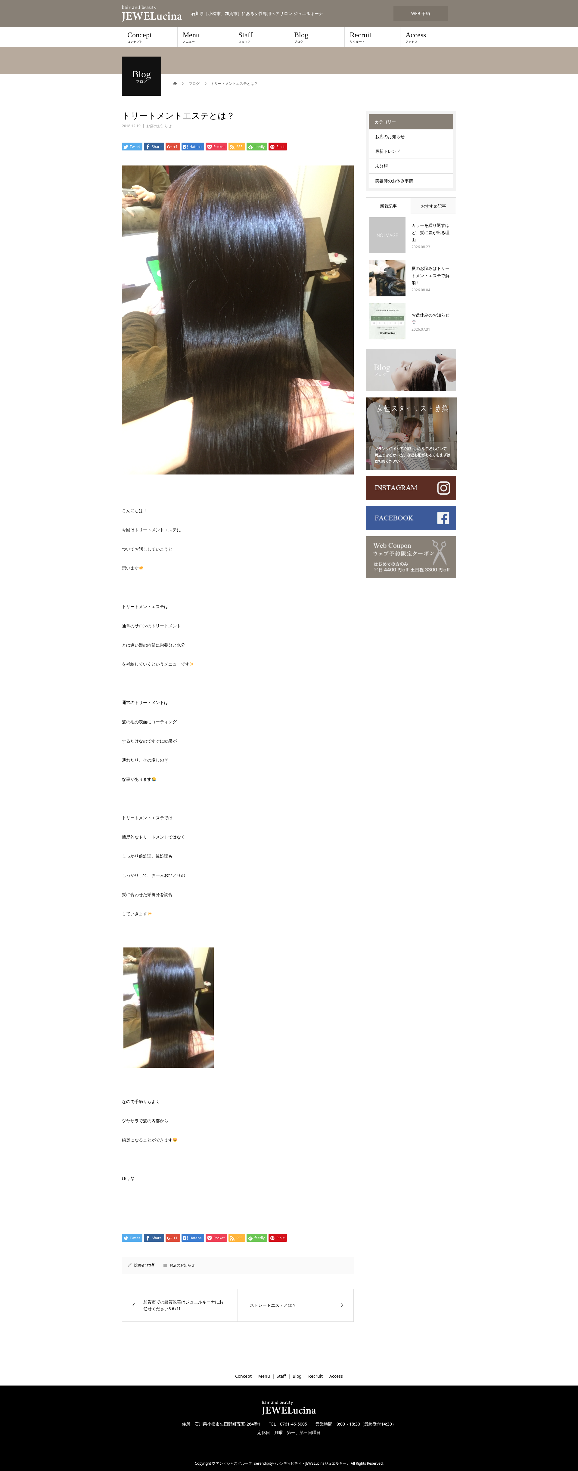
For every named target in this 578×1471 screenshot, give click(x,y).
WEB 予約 (420, 13)
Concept (139, 37)
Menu (191, 37)
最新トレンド (387, 151)
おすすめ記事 (433, 206)
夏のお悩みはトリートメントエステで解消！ (430, 275)
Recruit (360, 37)
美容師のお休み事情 (394, 181)
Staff (245, 37)
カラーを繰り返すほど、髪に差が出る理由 (430, 232)
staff (150, 1265)
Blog (301, 37)
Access (416, 37)
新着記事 (388, 206)
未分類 (381, 166)
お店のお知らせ (159, 125)
